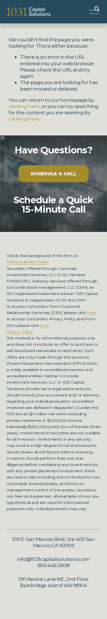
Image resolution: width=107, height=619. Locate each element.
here (91, 313)
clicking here (24, 106)
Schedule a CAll (53, 173)
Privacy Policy (20, 332)
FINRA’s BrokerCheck (28, 262)
